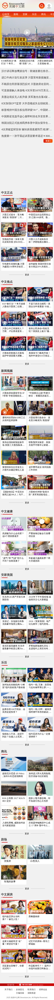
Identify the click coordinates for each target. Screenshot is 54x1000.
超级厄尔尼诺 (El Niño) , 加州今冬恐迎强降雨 (13, 774)
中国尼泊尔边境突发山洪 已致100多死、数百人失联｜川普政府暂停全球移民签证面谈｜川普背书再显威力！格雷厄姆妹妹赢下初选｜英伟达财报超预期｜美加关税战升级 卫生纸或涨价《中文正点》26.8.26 (40, 216)
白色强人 (35, 861)
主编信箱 (20, 993)
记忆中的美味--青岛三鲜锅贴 (39, 942)
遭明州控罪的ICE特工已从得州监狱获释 (13, 418)
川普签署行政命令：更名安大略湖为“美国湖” (39, 418)
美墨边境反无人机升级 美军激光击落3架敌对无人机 (27, 96)
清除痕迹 (32, 993)
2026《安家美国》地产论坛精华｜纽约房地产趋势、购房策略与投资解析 (40, 622)
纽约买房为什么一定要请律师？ (39, 735)
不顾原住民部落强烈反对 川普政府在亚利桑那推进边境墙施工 (27, 84)
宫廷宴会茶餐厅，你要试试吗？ (13, 967)
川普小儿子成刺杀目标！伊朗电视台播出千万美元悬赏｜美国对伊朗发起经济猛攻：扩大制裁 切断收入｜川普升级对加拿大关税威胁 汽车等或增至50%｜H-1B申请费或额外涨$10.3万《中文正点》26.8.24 (40, 240)
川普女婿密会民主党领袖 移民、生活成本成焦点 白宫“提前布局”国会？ (45, 62)
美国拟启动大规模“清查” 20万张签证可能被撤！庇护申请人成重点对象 (26, 62)
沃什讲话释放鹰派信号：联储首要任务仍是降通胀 (27, 71)
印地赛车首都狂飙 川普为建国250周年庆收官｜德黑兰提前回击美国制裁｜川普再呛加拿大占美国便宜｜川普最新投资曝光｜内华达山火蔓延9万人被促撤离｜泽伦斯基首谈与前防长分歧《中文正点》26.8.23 (13, 265)
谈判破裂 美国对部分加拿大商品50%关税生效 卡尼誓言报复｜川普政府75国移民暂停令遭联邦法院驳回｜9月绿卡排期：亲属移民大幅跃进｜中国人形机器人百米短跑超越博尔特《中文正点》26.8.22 (40, 265)
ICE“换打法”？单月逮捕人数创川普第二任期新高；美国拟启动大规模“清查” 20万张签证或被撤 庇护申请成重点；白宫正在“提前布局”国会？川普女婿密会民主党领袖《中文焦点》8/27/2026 (13, 305)
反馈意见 (20, 989)
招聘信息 (43, 989)
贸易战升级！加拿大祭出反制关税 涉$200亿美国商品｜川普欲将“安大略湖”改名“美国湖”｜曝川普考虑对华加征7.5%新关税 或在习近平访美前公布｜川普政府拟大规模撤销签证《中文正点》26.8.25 (13, 240)
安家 (25, 14)
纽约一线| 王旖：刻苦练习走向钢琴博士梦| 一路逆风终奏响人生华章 (40, 686)
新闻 (16, 14)
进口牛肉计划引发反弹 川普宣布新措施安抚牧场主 (27, 77)
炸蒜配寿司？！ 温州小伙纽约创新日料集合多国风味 (40, 967)
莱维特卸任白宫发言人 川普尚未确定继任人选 (13, 468)
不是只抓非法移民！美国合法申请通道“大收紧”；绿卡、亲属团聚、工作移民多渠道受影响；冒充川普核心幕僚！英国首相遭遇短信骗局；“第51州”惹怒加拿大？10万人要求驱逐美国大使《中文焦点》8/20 (40, 305)
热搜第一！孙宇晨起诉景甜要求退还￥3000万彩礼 (27, 135)
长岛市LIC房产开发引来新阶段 (13, 598)
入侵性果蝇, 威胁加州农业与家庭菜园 (13, 824)
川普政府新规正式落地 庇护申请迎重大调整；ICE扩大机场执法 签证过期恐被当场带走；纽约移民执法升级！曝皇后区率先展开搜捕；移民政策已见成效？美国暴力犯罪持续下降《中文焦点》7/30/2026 (13, 354)
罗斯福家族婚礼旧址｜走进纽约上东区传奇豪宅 (39, 647)
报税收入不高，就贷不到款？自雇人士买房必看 (13, 735)
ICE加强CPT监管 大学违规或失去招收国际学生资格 (27, 103)
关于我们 (8, 989)
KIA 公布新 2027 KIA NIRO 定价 (13, 799)
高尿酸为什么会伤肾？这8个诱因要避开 (13, 534)
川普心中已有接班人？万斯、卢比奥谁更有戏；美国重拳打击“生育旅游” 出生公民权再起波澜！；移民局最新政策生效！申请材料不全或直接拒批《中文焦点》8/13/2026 (13, 330)
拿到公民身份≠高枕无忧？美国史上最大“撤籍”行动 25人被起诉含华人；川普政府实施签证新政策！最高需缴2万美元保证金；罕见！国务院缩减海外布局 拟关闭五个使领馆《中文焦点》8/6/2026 (40, 330)
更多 (48, 141)
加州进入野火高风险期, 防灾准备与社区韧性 (40, 774)
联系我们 (32, 989)
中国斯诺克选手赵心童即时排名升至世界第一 (27, 116)
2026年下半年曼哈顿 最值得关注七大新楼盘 (40, 598)
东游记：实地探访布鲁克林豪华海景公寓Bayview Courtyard (13, 622)
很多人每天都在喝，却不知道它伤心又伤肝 (39, 799)
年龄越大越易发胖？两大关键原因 (39, 559)
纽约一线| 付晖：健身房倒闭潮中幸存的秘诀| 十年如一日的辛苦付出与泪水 (40, 710)
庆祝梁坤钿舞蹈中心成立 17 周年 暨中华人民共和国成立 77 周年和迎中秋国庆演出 (40, 824)
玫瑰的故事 (10, 881)
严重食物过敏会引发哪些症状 (39, 534)
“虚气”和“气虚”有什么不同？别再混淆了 (13, 559)
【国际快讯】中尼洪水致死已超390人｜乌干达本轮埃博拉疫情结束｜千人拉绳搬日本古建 (13, 493)
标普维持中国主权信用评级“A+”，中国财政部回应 (27, 109)
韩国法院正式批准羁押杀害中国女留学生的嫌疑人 (27, 122)
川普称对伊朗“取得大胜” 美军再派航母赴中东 (39, 493)
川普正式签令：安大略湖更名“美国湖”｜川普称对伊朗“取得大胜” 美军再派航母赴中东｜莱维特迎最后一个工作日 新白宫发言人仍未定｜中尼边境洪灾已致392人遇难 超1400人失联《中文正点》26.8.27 (13, 216)
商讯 (43, 14)
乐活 (34, 14)
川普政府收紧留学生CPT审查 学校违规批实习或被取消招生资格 (13, 394)
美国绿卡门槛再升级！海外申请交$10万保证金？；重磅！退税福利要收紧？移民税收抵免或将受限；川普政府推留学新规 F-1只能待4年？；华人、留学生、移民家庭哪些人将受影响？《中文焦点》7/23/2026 (40, 354)
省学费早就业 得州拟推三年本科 (40, 468)
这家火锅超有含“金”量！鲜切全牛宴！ (12, 942)
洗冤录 (7, 861)
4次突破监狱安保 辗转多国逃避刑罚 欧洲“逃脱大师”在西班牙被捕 (27, 129)
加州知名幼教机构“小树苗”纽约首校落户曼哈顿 (13, 686)
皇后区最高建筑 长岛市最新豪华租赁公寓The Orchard (13, 647)
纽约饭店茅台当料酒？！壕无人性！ (11, 917)
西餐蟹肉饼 (34, 916)
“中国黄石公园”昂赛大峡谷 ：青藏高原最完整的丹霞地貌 (40, 394)
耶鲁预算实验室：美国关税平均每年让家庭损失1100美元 (39, 443)
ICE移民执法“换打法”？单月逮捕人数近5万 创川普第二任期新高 (8, 62)
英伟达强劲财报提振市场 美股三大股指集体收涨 (13, 443)
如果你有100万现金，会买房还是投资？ (13, 710)
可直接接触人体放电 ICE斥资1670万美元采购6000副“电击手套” (27, 90)
